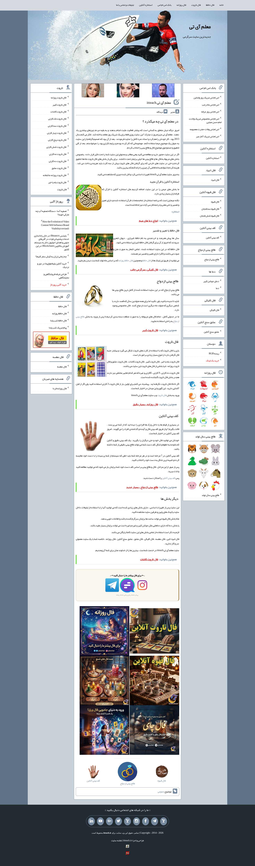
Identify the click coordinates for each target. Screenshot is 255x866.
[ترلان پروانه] (128, 91)
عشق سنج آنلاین (211, 331)
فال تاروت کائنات (58, 111)
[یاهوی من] (163, 821)
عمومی (161, 791)
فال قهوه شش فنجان (209, 215)
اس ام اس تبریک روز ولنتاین (206, 97)
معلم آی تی (200, 26)
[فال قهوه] (154, 681)
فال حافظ (210, 4)
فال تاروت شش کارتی (56, 146)
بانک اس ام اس (164, 4)
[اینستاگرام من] (136, 821)
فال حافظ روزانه (125, 260)
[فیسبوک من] (145, 821)
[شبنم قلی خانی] (93, 91)
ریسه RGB (214, 353)
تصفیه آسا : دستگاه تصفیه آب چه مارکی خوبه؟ (52, 213)
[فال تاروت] (154, 631)
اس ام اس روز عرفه (210, 111)
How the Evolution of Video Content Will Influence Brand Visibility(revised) (55, 225)
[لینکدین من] (91, 821)
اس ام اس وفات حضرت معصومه (204, 129)
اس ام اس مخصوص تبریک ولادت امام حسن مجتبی (205, 120)
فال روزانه (181, 4)
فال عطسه (62, 366)
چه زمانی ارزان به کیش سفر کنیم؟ (51, 256)
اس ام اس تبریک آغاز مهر (207, 136)
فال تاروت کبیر (60, 104)
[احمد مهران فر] (163, 91)
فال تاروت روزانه (59, 97)
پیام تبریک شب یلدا (58, 327)
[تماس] (127, 821)
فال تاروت (196, 4)
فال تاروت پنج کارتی (57, 139)
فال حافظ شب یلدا (58, 320)
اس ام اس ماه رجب (210, 104)
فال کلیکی (214, 309)
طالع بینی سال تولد (210, 495)
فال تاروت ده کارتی (58, 161)
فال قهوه (215, 201)
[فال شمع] (104, 681)
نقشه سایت (116, 840)
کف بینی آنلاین (168, 478)
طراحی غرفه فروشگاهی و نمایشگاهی (56, 276)
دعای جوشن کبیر (211, 281)
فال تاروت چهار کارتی (57, 132)
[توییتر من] (118, 821)
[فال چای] (154, 730)
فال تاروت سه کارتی (57, 125)
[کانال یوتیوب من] (100, 821)
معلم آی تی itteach (159, 102)
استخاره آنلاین (145, 4)
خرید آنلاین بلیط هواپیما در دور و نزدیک (53, 265)
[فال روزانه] (104, 631)
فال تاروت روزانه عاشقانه (55, 175)
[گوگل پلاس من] (109, 821)
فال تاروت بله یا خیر (57, 182)
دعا (217, 288)
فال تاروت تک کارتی (57, 118)
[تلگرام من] (154, 821)
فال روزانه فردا (60, 388)
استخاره (175, 211)
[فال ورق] (104, 730)
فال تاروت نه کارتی (58, 154)
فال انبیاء (215, 179)
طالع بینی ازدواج (211, 259)
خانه (221, 4)
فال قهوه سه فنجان (210, 208)
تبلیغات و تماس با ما (125, 4)
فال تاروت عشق (59, 168)
